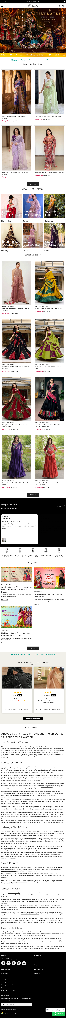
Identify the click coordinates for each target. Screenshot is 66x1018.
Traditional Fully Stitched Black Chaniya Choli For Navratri (16, 367)
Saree (25, 221)
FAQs (2, 987)
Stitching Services (5, 979)
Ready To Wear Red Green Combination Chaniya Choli (14, 425)
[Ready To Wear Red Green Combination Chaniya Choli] (16, 399)
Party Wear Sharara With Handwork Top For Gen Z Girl (15, 309)
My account (37, 973)
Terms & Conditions (6, 976)
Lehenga (5, 251)
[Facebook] (8, 963)
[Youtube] (24, 963)
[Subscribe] (30, 1004)
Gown (47, 251)
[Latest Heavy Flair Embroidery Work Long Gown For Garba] (49, 457)
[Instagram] (14, 963)
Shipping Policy (5, 982)
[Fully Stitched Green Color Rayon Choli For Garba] (49, 341)
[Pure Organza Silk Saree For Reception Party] (49, 92)
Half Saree (48, 221)
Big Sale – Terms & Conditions (8, 990)
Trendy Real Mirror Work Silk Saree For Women (14, 117)
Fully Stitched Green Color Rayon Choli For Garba (48, 367)
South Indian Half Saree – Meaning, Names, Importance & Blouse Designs (16, 589)
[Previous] (5, 1)
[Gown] (54, 235)
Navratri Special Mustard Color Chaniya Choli (48, 308)
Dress (25, 251)
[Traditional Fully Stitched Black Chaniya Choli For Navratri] (16, 341)
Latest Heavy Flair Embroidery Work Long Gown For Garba (47, 483)
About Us (36, 962)
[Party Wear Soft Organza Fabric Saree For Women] (16, 148)
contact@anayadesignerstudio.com (10, 960)
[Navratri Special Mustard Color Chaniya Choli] (49, 283)
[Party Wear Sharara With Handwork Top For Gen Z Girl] (16, 283)
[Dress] (33, 235)
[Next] (61, 1)
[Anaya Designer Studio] (33, 5)
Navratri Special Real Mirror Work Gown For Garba (15, 483)
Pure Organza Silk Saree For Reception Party (48, 116)
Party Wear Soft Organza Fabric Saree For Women (15, 173)
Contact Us (37, 959)
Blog (35, 965)
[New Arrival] (11, 206)
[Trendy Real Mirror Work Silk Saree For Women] (16, 92)
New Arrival (6, 221)
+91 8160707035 (5, 958)
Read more (4, 599)
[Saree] (33, 206)
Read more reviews (33, 718)
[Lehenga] (11, 235)
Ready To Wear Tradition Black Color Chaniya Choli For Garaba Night (48, 425)
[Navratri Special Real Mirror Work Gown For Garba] (16, 457)
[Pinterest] (3, 963)
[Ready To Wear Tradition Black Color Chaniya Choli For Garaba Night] (49, 399)
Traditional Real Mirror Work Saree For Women (49, 172)
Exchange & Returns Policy (8, 985)
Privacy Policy (5, 973)
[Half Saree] (54, 206)
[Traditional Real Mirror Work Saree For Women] (49, 148)
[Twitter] (19, 963)
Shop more (33, 184)
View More (33, 648)
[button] (63, 6)
